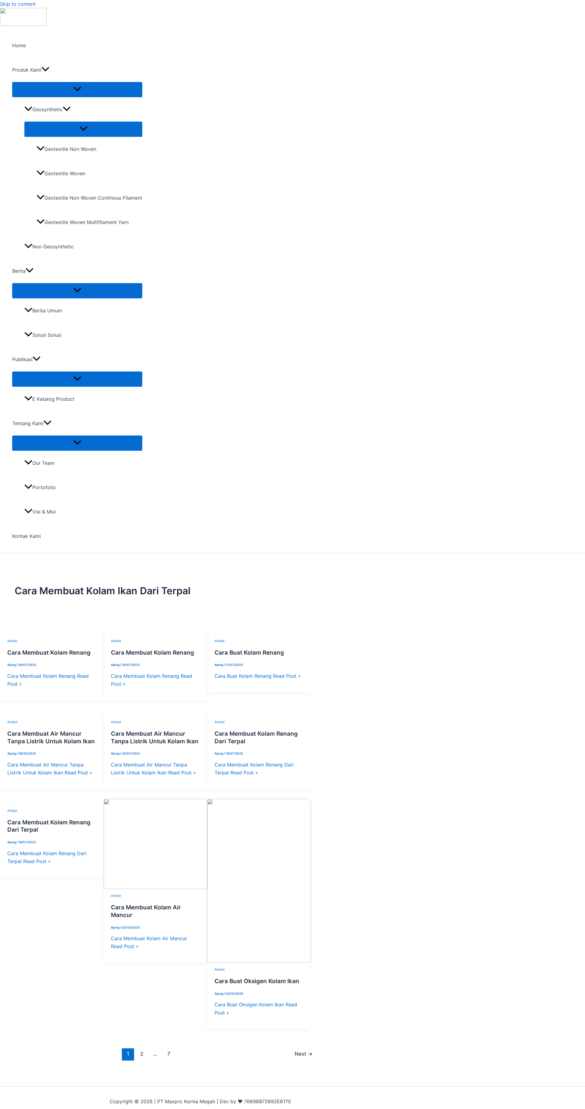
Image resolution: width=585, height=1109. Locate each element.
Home (19, 45)
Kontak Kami (26, 536)
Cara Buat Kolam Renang (249, 652)
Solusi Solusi (46, 335)
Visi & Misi (44, 512)
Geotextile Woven (64, 173)
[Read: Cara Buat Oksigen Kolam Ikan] (259, 961)
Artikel (12, 641)
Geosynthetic (47, 109)
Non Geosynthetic (53, 246)
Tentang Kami (28, 423)
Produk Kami (26, 70)
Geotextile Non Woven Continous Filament (93, 198)
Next (304, 1053)
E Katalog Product (53, 399)
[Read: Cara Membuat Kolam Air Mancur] (155, 887)
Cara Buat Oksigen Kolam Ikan (256, 981)
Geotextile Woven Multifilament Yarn (86, 222)
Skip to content (18, 4)
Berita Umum (47, 310)
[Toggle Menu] (77, 89)
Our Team (43, 463)
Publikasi (22, 359)
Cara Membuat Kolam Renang (48, 652)
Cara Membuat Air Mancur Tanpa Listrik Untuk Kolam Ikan (51, 737)
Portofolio (44, 487)
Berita (19, 271)
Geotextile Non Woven (70, 149)
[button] (45, 70)
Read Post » (257, 676)
